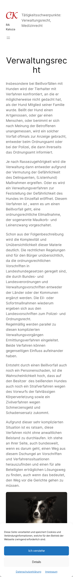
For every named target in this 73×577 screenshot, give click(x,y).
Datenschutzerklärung (28, 571)
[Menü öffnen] (8, 37)
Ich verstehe (36, 550)
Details (36, 562)
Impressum (51, 571)
